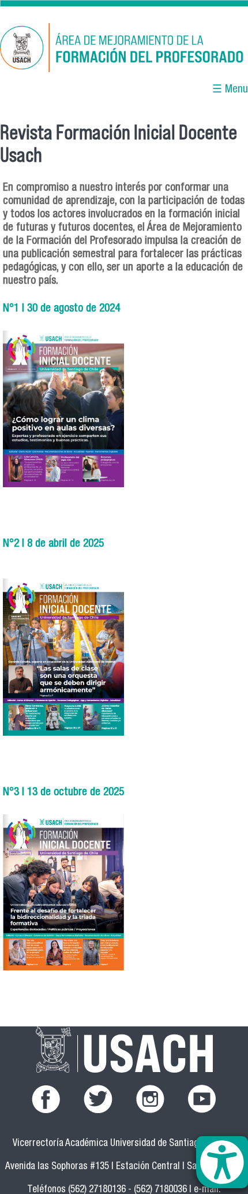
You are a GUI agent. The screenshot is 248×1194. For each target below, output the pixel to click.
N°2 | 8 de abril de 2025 (53, 544)
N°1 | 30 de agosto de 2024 (61, 308)
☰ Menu (230, 89)
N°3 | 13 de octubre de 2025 (63, 792)
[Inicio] (124, 49)
